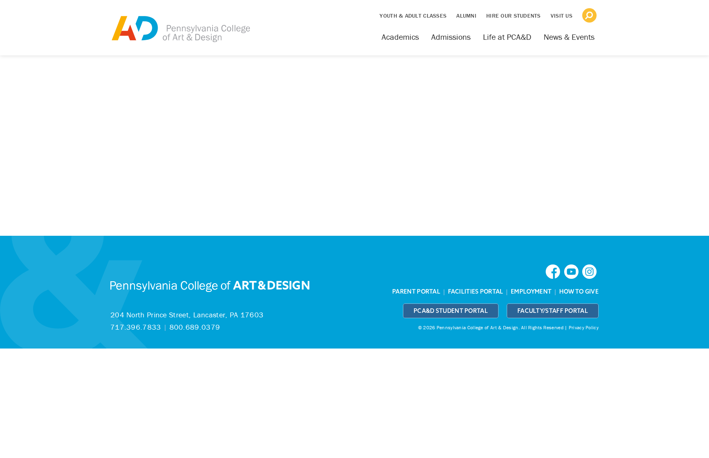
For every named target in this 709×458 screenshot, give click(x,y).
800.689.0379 (194, 327)
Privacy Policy (584, 327)
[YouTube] (573, 271)
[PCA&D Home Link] (180, 23)
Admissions (451, 37)
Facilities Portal (475, 291)
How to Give (579, 291)
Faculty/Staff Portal (552, 310)
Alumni (466, 15)
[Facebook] (555, 271)
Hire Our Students (513, 15)
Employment (531, 291)
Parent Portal (416, 291)
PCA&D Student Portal (451, 310)
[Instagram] (590, 271)
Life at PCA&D (507, 37)
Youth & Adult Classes (413, 15)
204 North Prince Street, (186, 314)
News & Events (569, 37)
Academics (400, 37)
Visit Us (561, 15)
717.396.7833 (135, 327)
